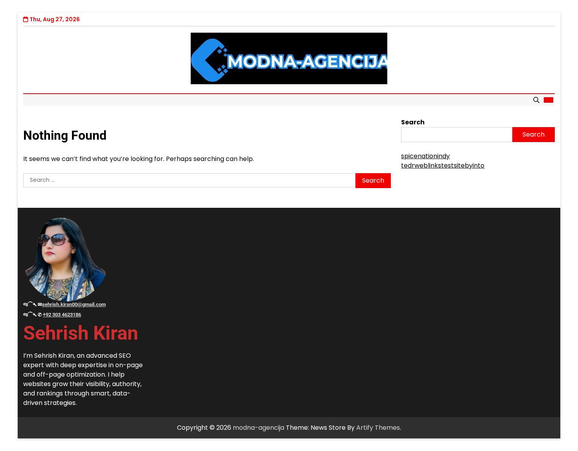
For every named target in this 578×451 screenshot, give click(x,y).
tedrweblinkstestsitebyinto (442, 165)
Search (413, 122)
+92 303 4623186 (62, 315)
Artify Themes (378, 427)
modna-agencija (258, 427)
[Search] (536, 100)
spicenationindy (425, 156)
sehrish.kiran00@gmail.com (74, 304)
